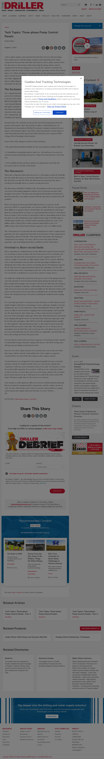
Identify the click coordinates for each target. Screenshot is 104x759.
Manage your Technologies (42, 112)
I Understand (59, 112)
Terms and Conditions (47, 99)
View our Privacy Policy (56, 106)
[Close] (81, 78)
